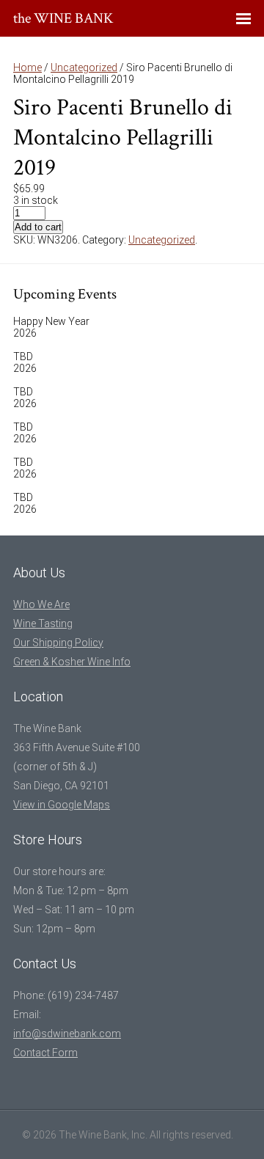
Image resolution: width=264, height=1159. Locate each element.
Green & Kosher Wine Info (72, 662)
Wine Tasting (43, 623)
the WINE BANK (63, 18)
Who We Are (41, 604)
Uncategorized (84, 67)
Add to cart (38, 227)
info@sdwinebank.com (67, 1033)
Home (27, 67)
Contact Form (45, 1053)
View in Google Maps (61, 805)
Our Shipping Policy (58, 642)
